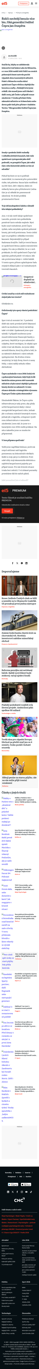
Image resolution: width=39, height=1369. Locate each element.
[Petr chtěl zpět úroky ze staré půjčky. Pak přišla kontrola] (8, 961)
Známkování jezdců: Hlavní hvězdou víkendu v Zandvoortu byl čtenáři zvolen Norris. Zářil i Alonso (26, 1053)
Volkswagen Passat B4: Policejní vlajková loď (23, 870)
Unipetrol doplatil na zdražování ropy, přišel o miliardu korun (30, 280)
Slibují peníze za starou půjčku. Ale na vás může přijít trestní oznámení (19, 780)
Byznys (10, 13)
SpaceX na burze (7, 1319)
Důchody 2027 (26, 1327)
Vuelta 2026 (24, 1233)
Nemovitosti (12, 1223)
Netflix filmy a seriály (8, 1333)
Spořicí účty (25, 1322)
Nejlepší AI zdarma (7, 1325)
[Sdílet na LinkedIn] (26, 563)
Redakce (18, 1173)
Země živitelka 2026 (28, 1333)
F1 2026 (24, 1299)
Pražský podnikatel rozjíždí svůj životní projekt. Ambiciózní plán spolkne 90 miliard (17, 708)
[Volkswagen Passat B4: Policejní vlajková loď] (8, 875)
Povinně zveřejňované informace (24, 1364)
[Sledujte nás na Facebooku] (17, 1192)
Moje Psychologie (8, 1216)
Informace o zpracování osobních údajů (16, 1356)
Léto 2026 (25, 1240)
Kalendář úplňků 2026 (8, 1261)
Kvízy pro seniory (7, 1259)
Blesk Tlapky (20, 1216)
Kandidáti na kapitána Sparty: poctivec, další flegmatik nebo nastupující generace (26, 976)
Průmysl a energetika (22, 13)
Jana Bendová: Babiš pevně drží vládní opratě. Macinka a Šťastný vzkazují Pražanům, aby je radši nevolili (25, 832)
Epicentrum (5, 1246)
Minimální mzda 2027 (28, 1330)
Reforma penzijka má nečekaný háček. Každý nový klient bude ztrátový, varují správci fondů (17, 673)
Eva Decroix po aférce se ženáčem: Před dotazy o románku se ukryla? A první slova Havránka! (25, 1024)
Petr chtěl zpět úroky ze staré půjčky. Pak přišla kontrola (26, 955)
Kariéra (28, 1177)
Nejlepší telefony (7, 1322)
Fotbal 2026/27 (26, 1290)
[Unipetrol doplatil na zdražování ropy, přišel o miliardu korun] (12, 281)
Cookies (32, 1356)
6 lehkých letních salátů (29, 1275)
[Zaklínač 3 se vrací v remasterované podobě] (8, 1012)
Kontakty (8, 1173)
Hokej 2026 (25, 1293)
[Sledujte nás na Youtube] (26, 1192)
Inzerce (27, 1173)
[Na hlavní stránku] (4, 3)
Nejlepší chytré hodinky (9, 1327)
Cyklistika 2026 (26, 1305)
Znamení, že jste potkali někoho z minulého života (29, 1253)
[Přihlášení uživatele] (32, 3)
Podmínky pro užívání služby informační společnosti (19, 1354)
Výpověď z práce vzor (8, 1303)
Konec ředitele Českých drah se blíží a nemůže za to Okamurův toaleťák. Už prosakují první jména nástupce (19, 601)
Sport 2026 (26, 1282)
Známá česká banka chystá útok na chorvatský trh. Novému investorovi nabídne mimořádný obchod (19, 637)
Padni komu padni (7, 1300)
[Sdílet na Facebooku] (12, 563)
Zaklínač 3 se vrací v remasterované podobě (23, 1007)
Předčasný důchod (28, 1319)
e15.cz (3, 13)
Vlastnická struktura (26, 1359)
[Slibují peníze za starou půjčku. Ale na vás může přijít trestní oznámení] (19, 765)
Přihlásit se (20, 518)
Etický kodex (8, 1364)
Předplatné (12, 1177)
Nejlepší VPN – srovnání (9, 1330)
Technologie (6, 1313)
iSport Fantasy (13, 1219)
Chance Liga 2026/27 (11, 1233)
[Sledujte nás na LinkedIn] (8, 1192)
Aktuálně (5, 1240)
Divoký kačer (6, 1306)
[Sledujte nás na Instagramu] (22, 1192)
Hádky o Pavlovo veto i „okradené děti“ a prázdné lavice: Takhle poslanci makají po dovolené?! (25, 800)
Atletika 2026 (26, 1302)
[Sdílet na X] (17, 563)
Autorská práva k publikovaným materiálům (19, 1351)
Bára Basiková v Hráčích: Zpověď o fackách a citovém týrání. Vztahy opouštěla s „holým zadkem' (25, 1089)
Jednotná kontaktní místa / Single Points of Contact (19, 1361)
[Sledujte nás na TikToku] (31, 1192)
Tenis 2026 (25, 1296)
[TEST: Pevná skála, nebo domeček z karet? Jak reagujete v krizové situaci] (8, 897)
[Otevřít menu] (36, 3)
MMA (23, 1287)
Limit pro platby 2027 (28, 1325)
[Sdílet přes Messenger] (22, 563)
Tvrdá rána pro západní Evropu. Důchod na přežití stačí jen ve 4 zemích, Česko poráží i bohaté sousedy (17, 743)
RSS (20, 1177)
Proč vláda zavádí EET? (8, 1297)
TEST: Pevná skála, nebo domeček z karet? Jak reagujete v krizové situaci (24, 887)
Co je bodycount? (7, 1264)
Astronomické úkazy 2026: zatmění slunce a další (29, 1260)
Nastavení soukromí (12, 1359)
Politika (4, 1282)
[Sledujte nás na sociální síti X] (12, 1192)
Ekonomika (26, 1313)
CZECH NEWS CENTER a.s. (27, 1342)
